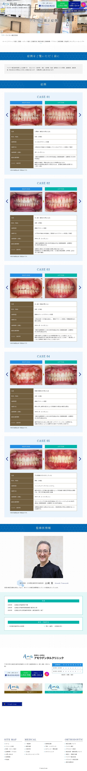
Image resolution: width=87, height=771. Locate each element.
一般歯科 (28, 743)
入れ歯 (28, 751)
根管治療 (28, 746)
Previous (7, 115)
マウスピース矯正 (71, 749)
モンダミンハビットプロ (32, 754)
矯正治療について (71, 743)
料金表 (7, 759)
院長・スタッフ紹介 (11, 749)
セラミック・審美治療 (51, 749)
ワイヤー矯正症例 (71, 757)
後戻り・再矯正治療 (71, 754)
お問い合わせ (9, 754)
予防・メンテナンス (50, 746)
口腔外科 (28, 749)
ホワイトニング (49, 751)
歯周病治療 (48, 743)
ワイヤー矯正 (69, 746)
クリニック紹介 (10, 746)
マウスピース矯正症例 (72, 759)
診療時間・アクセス (11, 751)
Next (80, 115)
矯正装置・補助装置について (74, 751)
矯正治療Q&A (70, 762)
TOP (2, 35)
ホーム (7, 743)
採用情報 (8, 757)
